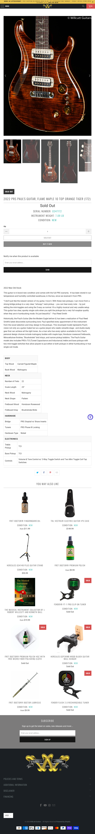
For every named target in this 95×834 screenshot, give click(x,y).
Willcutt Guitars (35, 822)
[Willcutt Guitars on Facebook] (41, 805)
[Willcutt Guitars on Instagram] (49, 805)
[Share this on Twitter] (37, 473)
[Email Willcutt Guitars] (54, 805)
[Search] (83, 6)
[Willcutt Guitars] (47, 6)
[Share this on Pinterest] (50, 473)
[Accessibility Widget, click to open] (90, 417)
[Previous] (5, 76)
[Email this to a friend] (56, 473)
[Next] (90, 76)
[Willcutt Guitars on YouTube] (45, 805)
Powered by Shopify (63, 822)
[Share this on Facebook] (44, 473)
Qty (5, 226)
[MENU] (1, 6)
